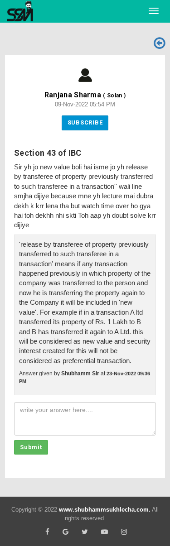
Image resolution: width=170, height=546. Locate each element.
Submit (31, 447)
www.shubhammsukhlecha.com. (105, 509)
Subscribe (85, 122)
